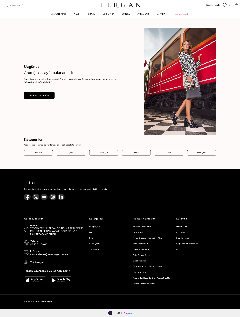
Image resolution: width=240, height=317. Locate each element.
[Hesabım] (230, 5)
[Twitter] (35, 197)
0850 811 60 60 (38, 244)
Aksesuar (38, 153)
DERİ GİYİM (108, 14)
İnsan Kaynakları (183, 238)
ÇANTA (126, 14)
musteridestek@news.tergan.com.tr (49, 254)
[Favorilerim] (225, 6)
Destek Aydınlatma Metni (144, 284)
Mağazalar (180, 232)
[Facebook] (27, 197)
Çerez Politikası (139, 261)
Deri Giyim (104, 153)
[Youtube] (44, 197)
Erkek (136, 153)
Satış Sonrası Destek (142, 255)
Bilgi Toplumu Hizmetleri (187, 244)
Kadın (169, 153)
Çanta (71, 153)
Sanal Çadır (201, 153)
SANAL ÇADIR (182, 14)
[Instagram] (52, 197)
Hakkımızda (181, 226)
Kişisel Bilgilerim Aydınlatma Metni (148, 238)
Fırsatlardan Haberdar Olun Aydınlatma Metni (152, 278)
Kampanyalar (95, 226)
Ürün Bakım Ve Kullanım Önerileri (147, 266)
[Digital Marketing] (110, 313)
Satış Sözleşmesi (140, 244)
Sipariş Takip (138, 232)
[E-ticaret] (123, 313)
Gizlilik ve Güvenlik (141, 272)
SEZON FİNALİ (58, 14)
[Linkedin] (61, 197)
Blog (178, 249)
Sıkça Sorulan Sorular (142, 226)
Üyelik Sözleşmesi (141, 249)
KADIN (77, 14)
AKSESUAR (143, 14)
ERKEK (91, 14)
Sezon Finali (94, 249)
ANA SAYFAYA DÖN (39, 95)
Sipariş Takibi (213, 5)
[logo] (120, 5)
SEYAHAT (162, 14)
